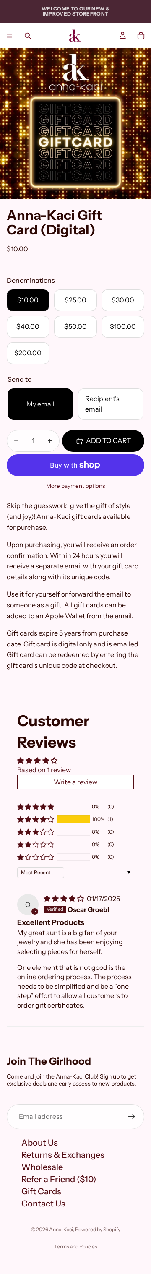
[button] (35, 819)
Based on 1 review (44, 770)
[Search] (27, 35)
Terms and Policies (75, 1246)
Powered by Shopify (97, 1229)
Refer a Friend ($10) (58, 1179)
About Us (39, 1142)
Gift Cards (41, 1191)
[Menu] (9, 35)
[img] (64, 898)
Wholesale (42, 1167)
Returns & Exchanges (62, 1154)
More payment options (75, 485)
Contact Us (43, 1203)
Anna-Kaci (61, 1229)
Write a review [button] (75, 782)
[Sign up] (132, 1116)
